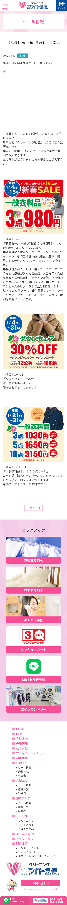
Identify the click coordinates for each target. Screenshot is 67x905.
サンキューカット (28, 848)
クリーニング (26, 821)
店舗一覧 (23, 771)
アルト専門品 (26, 828)
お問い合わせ (40, 883)
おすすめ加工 (26, 824)
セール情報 (24, 767)
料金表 (22, 775)
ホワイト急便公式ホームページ (36, 856)
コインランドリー (28, 852)
